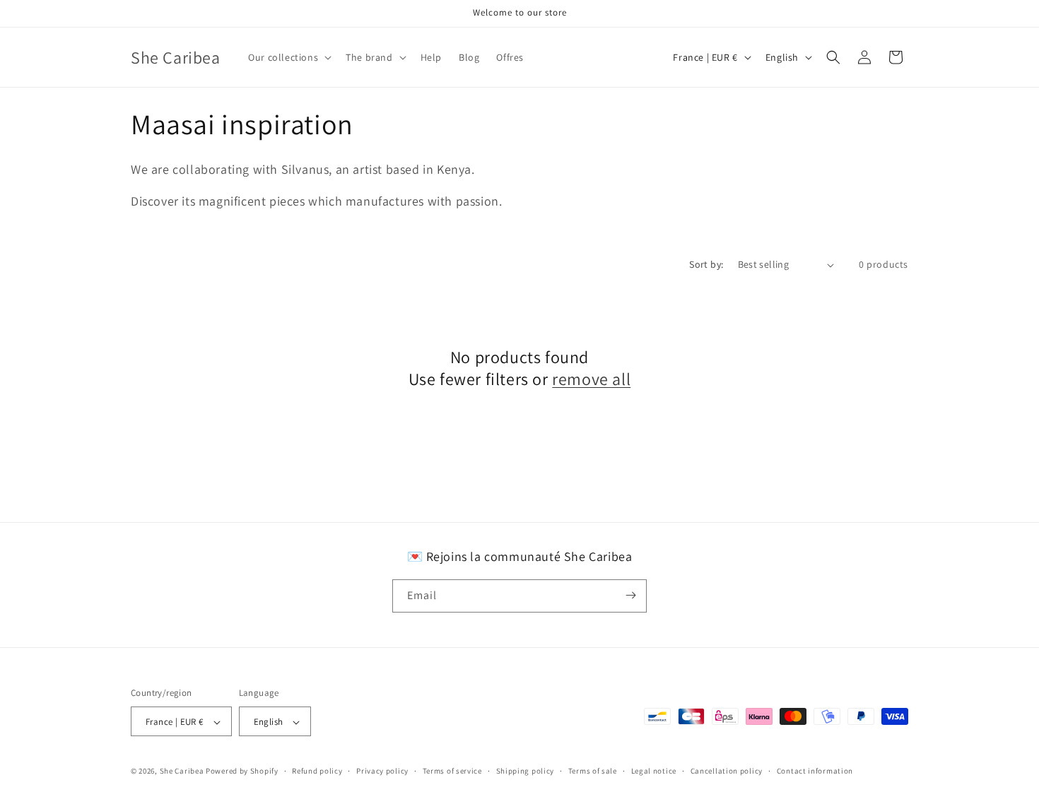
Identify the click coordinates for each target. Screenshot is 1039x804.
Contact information (815, 771)
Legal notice (653, 771)
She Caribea (182, 771)
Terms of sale (592, 771)
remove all (591, 379)
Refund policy (317, 771)
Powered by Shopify (242, 771)
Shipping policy (525, 771)
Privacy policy (382, 771)
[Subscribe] (630, 595)
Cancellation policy (727, 771)
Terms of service (452, 771)
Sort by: (706, 264)
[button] (288, 57)
